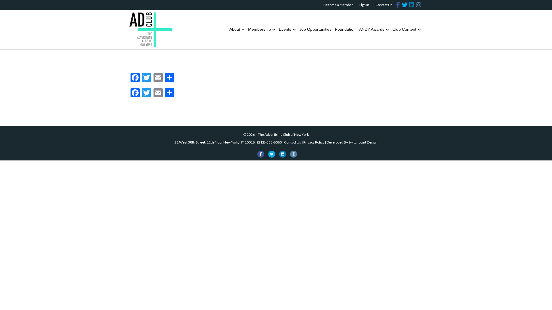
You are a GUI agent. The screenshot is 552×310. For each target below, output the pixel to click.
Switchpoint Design (362, 142)
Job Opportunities (315, 29)
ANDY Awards (371, 29)
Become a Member (338, 5)
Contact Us (383, 5)
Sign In (364, 5)
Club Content (404, 29)
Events (285, 29)
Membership (259, 29)
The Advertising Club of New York (283, 134)
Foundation (345, 29)
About (234, 29)
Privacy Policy (313, 142)
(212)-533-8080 (269, 142)
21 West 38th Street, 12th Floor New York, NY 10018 (215, 142)
